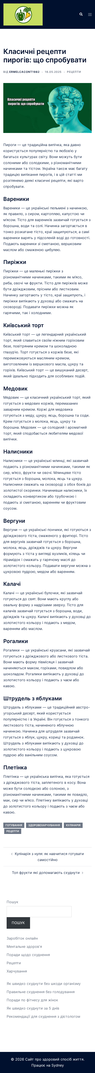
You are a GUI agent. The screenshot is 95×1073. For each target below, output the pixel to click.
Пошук (12, 902)
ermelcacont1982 (24, 71)
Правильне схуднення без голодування (41, 992)
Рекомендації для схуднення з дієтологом (43, 1016)
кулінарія (73, 825)
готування (14, 825)
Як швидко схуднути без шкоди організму (44, 983)
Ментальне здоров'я (24, 946)
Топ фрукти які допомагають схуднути (46, 872)
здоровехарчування (44, 825)
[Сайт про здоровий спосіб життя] (23, 14)
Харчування (17, 971)
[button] (81, 14)
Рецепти (74, 71)
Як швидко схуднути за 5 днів (33, 1008)
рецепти (12, 831)
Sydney (57, 1065)
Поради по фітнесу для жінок (32, 1000)
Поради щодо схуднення (28, 954)
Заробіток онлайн (22, 938)
